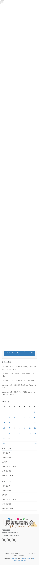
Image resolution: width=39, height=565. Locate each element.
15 (35, 423)
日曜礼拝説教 (6, 457)
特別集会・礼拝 (7, 475)
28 (30, 433)
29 (35, 433)
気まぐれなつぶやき (9, 466)
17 (9, 428)
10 (9, 423)
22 (35, 428)
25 (14, 433)
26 (19, 433)
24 (9, 433)
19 (19, 428)
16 (4, 428)
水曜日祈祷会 (6, 471)
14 (30, 423)
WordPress (14, 558)
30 (4, 439)
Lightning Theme (25, 558)
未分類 (4, 462)
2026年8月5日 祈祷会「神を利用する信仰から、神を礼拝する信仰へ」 (19, 393)
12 (19, 423)
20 (24, 428)
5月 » (35, 443)
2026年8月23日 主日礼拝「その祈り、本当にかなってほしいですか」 (19, 368)
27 (24, 433)
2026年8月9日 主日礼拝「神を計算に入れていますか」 (19, 386)
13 (24, 423)
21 (30, 428)
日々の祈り (6, 453)
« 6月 (3, 443)
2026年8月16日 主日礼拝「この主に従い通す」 (19, 381)
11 (14, 423)
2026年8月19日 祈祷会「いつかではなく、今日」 (18, 375)
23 (4, 433)
